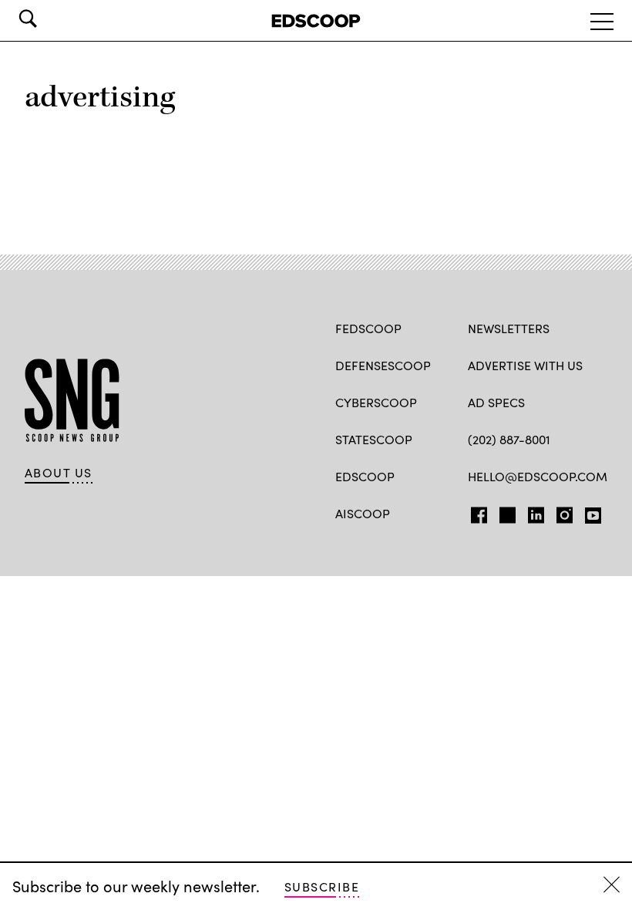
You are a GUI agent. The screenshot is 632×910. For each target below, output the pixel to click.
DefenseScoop (383, 365)
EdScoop (365, 476)
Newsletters (509, 328)
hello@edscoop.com (537, 476)
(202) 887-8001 (509, 439)
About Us (58, 472)
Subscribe (321, 886)
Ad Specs (496, 402)
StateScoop (373, 439)
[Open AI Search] (49, 18)
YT (589, 512)
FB (475, 512)
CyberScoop (376, 402)
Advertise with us (525, 365)
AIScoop (362, 513)
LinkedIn (536, 512)
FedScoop (368, 328)
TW (505, 512)
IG (559, 512)
